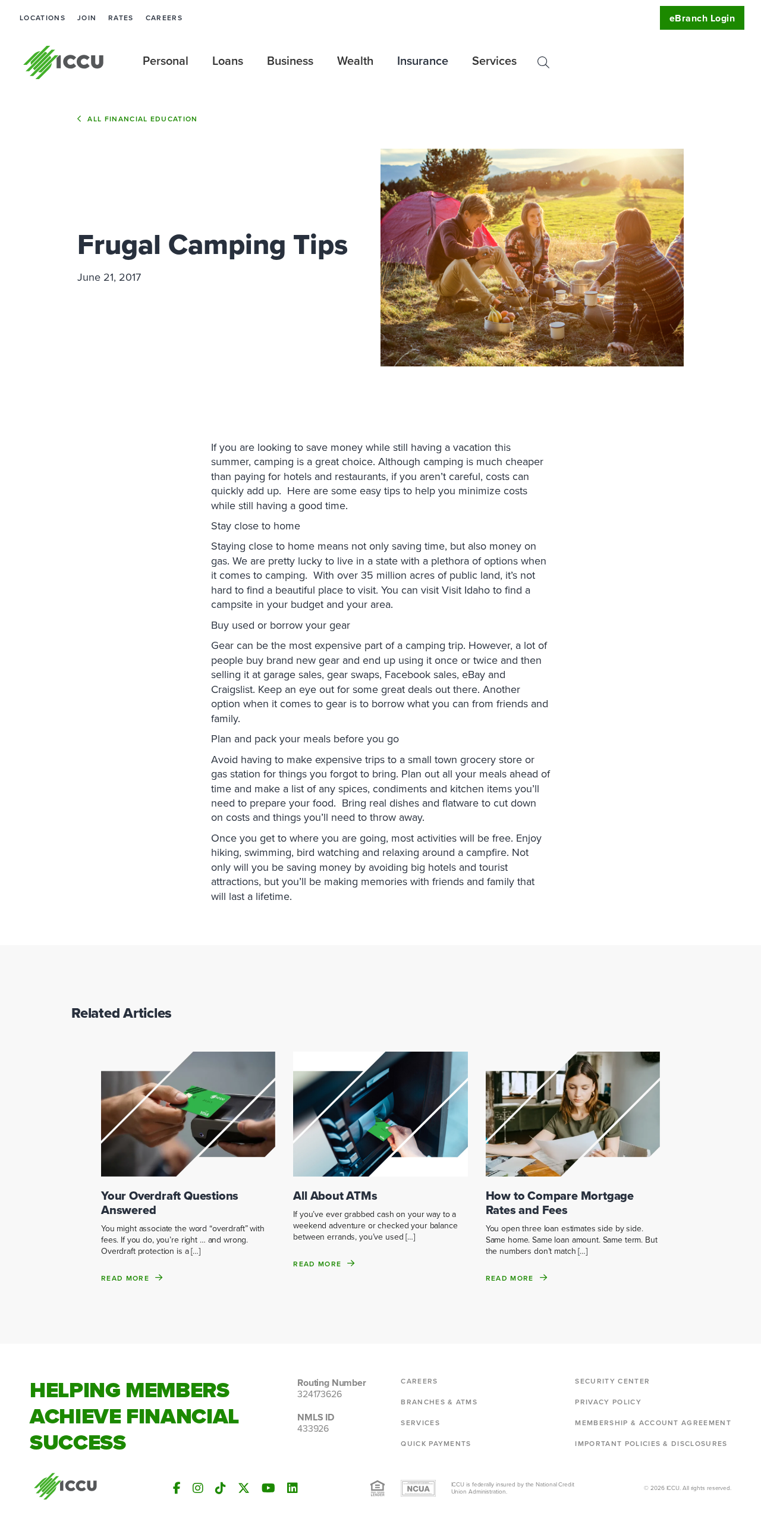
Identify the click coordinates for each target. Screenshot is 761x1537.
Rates (121, 17)
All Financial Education (142, 119)
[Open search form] (543, 62)
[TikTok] (220, 1488)
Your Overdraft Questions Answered (169, 1203)
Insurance (422, 61)
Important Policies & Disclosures (651, 1443)
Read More (125, 1278)
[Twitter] (244, 1488)
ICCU (64, 62)
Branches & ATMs (439, 1402)
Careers (164, 17)
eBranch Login (702, 18)
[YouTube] (268, 1488)
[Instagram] (198, 1488)
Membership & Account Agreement (653, 1422)
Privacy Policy (608, 1402)
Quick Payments (436, 1443)
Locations (42, 17)
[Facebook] (177, 1488)
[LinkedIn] (292, 1488)
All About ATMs (335, 1195)
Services (420, 1422)
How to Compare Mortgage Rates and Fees (560, 1203)
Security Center (612, 1381)
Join (86, 17)
